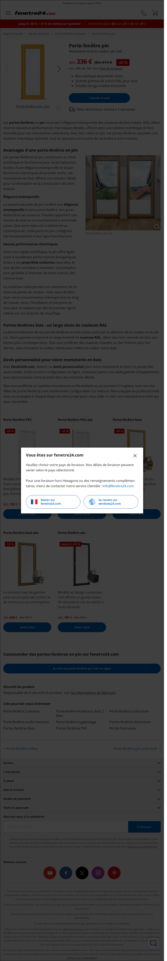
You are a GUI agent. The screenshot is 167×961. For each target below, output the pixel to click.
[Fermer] (135, 455)
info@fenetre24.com (118, 486)
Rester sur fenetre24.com (51, 502)
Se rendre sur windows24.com (110, 502)
